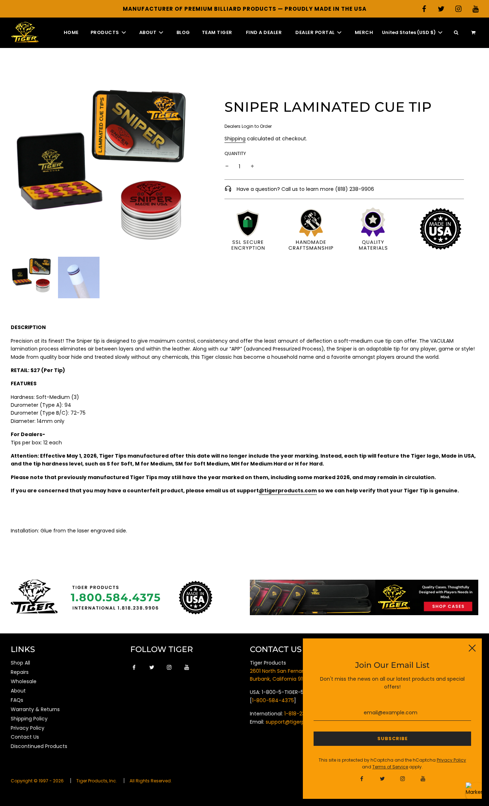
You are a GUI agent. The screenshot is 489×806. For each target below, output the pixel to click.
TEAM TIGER (217, 32)
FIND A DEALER (264, 32)
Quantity (235, 153)
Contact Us (25, 736)
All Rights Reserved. (151, 781)
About (18, 690)
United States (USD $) (409, 32)
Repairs (20, 672)
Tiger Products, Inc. (96, 781)
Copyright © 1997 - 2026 (37, 781)
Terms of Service (390, 767)
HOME (71, 32)
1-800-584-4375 (273, 700)
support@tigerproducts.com (301, 721)
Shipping (235, 138)
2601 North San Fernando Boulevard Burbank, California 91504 (294, 674)
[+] (252, 166)
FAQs (17, 700)
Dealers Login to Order (248, 126)
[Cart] (474, 33)
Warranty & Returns (35, 709)
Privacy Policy (27, 728)
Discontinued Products (39, 746)
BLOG (183, 32)
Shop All (20, 662)
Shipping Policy (29, 718)
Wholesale (24, 681)
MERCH (364, 32)
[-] (226, 166)
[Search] (456, 33)
